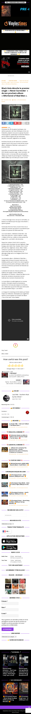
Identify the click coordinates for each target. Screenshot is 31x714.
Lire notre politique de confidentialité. (13, 624)
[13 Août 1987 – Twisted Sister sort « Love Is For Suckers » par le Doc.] (22, 586)
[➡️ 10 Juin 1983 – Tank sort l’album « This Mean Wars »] (5, 425)
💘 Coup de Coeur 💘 (15, 460)
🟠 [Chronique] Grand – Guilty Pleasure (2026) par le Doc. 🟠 (18, 475)
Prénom (5, 601)
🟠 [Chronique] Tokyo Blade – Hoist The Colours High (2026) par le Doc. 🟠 (19, 484)
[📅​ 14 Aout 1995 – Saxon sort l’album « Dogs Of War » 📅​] (15, 586)
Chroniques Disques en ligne (15, 472)
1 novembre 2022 (7, 100)
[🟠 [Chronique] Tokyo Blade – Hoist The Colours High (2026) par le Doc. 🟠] (5, 484)
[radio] (9, 365)
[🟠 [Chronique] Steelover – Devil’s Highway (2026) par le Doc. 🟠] (5, 494)
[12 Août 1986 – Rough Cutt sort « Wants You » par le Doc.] (15, 591)
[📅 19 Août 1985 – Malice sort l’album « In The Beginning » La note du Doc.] (15, 581)
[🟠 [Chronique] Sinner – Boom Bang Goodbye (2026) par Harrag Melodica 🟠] (5, 502)
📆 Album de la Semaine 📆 (15, 445)
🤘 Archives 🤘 (15, 421)
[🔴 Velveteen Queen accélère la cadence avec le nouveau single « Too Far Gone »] (5, 437)
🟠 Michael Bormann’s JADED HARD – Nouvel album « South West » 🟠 (19, 464)
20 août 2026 (13, 478)
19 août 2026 (13, 495)
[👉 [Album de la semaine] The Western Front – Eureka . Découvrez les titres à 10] (5, 449)
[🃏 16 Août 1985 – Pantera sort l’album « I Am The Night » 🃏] (22, 581)
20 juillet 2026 (13, 454)
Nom (4, 607)
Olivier (15, 100)
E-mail (4, 613)
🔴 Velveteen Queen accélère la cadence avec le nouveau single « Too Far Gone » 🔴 (18, 436)
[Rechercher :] (15, 75)
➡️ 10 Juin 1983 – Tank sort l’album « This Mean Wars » (19, 424)
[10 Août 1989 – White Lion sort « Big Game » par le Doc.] (22, 591)
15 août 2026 (13, 466)
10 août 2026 (13, 505)
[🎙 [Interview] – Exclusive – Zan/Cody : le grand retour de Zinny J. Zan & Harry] (10, 660)
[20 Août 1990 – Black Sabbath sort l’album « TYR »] (8, 581)
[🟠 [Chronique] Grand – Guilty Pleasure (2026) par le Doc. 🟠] (5, 476)
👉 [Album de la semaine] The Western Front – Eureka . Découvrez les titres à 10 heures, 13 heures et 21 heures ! (18, 450)
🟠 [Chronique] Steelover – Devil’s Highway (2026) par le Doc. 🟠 (18, 493)
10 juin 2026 (12, 427)
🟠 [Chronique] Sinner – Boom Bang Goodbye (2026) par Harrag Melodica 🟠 (19, 502)
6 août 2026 (12, 440)
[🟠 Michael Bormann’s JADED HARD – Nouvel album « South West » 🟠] (5, 465)
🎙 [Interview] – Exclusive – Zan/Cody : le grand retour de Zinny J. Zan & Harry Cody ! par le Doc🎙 (10, 672)
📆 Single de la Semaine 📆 (15, 432)
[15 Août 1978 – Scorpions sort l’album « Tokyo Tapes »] (8, 586)
